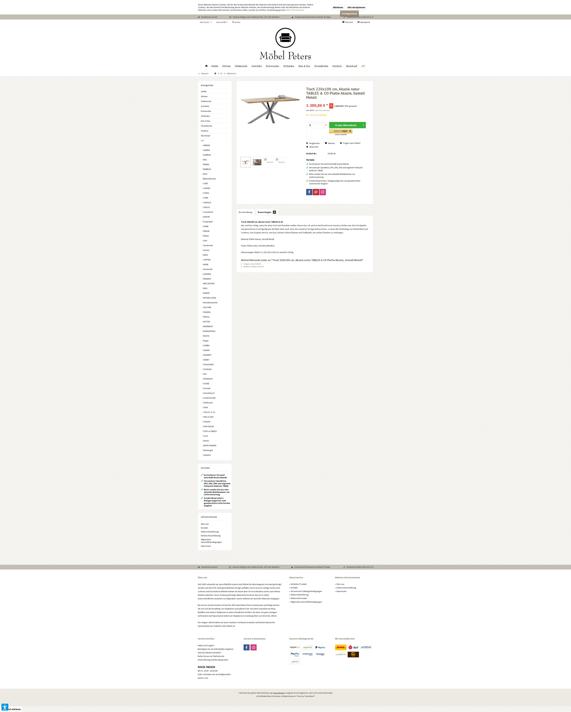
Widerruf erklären (11, 709)
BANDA (206, 164)
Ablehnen (338, 7)
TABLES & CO (209, 412)
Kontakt (204, 527)
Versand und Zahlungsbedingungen (306, 591)
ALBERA (206, 150)
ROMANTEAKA (209, 331)
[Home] (206, 66)
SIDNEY (206, 359)
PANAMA (207, 312)
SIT (202, 140)
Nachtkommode (210, 302)
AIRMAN (206, 145)
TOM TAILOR (208, 426)
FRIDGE (206, 231)
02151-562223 (206, 667)
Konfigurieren (349, 13)
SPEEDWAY (208, 378)
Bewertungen (266, 212)
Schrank (206, 388)
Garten (206, 250)
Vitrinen (204, 96)
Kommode (207, 269)
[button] (340, 132)
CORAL (206, 193)
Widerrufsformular (299, 598)
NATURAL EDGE (209, 297)
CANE (205, 183)
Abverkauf (205, 135)
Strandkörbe (206, 125)
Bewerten (313, 146)
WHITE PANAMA (209, 445)
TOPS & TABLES (210, 431)
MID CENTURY (209, 283)
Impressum (206, 546)
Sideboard (208, 402)
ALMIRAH (207, 155)
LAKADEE (207, 274)
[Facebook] (309, 192)
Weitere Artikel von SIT (253, 266)
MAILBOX (207, 278)
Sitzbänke (205, 116)
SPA (205, 374)
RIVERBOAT (208, 326)
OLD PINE (207, 307)
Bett (205, 174)
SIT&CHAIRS (208, 364)
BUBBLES (207, 169)
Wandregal (208, 450)
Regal (205, 340)
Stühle (204, 91)
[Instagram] (323, 192)
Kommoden (206, 111)
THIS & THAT (208, 417)
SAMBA (206, 345)
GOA (205, 240)
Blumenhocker (209, 178)
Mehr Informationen (295, 10)
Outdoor (204, 130)
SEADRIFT (207, 355)
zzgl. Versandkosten (322, 110)
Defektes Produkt (299, 584)
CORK (205, 197)
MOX (205, 288)
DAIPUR (206, 216)
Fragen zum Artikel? (352, 143)
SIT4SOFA (207, 369)
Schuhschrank (209, 397)
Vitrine (206, 440)
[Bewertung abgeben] (337, 101)
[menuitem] (364, 22)
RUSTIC (206, 336)
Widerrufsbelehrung (210, 531)
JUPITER (206, 259)
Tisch (205, 436)
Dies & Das (205, 121)
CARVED (206, 188)
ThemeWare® (309, 696)
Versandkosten (278, 693)
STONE (206, 383)
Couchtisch (208, 212)
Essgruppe (208, 221)
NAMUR (206, 293)
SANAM (206, 350)
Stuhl (205, 407)
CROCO (206, 207)
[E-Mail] (316, 192)
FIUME (205, 226)
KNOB (205, 264)
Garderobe (208, 245)
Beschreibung (245, 212)
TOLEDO (206, 421)
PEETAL (206, 317)
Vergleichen (314, 143)
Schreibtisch (208, 393)
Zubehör (207, 455)
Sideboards (206, 101)
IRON (205, 255)
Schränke (205, 106)
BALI (205, 159)
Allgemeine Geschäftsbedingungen (211, 540)
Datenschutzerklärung (211, 535)
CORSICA (207, 202)
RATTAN (206, 321)
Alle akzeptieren (356, 7)
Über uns (205, 524)
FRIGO (206, 236)
